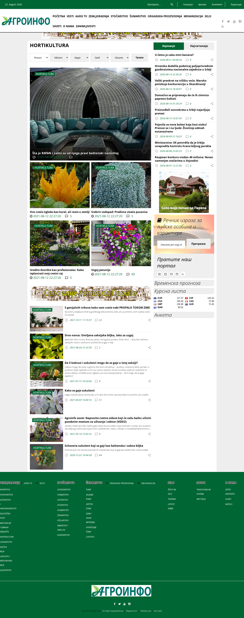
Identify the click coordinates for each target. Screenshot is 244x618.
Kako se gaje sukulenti (80, 390)
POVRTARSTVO (6, 494)
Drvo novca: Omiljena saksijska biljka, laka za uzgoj (99, 335)
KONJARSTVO (63, 510)
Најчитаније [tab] (199, 46)
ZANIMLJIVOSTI (85, 26)
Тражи (139, 57)
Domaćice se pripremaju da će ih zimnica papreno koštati (182, 96)
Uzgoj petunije (100, 270)
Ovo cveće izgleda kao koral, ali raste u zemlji (60, 212)
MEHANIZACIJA (193, 16)
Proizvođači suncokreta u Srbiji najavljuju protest (182, 111)
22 (100, 320)
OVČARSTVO (62, 499)
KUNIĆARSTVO (63, 535)
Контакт (158, 610)
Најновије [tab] (168, 46)
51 (100, 399)
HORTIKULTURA (44, 167)
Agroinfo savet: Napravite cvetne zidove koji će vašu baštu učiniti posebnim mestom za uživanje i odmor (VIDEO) (108, 419)
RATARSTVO (5, 489)
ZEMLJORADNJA (99, 16)
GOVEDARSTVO (64, 489)
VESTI (70, 16)
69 (133, 274)
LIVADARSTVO (6, 542)
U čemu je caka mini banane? (174, 55)
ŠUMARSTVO (138, 16)
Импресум (145, 610)
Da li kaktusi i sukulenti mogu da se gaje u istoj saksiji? (101, 363)
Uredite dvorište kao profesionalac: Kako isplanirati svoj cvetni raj (57, 271)
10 (76, 157)
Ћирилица (236, 4)
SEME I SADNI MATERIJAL (90, 518)
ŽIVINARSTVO (63, 515)
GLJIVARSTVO (5, 570)
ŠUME (88, 489)
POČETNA (59, 16)
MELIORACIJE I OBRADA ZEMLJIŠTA (5, 527)
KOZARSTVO (62, 505)
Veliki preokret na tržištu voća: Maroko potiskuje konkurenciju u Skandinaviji (180, 82)
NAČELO (228, 504)
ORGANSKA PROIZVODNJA (165, 16)
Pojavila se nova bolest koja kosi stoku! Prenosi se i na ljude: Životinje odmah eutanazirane (181, 128)
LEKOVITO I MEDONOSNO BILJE (6, 560)
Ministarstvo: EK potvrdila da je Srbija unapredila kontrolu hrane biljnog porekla (183, 144)
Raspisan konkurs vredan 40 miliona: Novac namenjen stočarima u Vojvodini (184, 159)
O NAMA (68, 26)
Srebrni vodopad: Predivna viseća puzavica (119, 212)
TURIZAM (172, 499)
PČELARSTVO (63, 520)
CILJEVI (228, 499)
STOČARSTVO (119, 16)
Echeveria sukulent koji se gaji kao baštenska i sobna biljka (104, 446)
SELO (208, 16)
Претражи (198, 244)
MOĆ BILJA (201, 499)
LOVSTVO (90, 536)
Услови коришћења (112, 610)
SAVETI (57, 26)
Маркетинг (132, 610)
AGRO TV (81, 16)
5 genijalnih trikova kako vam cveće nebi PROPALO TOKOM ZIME (107, 307)
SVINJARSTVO (63, 494)
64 (100, 455)
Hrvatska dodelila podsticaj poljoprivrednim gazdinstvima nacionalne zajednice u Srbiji (184, 67)
